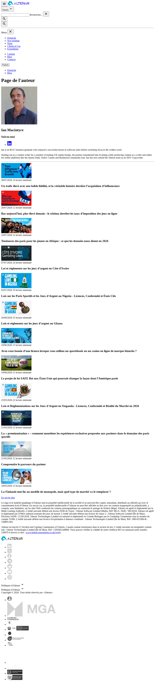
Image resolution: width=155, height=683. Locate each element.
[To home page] (18, 4)
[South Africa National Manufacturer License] (16, 640)
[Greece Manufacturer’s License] (14, 673)
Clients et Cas (13, 46)
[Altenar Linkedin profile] (9, 547)
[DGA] (15, 668)
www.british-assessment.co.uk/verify (43, 532)
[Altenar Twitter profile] (9, 552)
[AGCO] (19, 624)
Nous (9, 43)
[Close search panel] (46, 14)
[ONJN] (9, 600)
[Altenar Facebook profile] (9, 557)
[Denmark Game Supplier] (9, 635)
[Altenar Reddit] (9, 568)
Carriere (11, 54)
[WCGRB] (14, 679)
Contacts (11, 59)
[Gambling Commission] (13, 619)
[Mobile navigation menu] (4, 4)
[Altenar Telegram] (9, 562)
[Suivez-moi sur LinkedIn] (9, 144)
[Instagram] (9, 579)
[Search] (4, 19)
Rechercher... (36, 14)
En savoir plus (8, 497)
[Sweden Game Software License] (10, 645)
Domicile (11, 38)
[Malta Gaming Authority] (31, 615)
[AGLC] (28, 662)
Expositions (12, 49)
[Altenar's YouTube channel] (9, 573)
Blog (9, 56)
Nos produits (13, 40)
